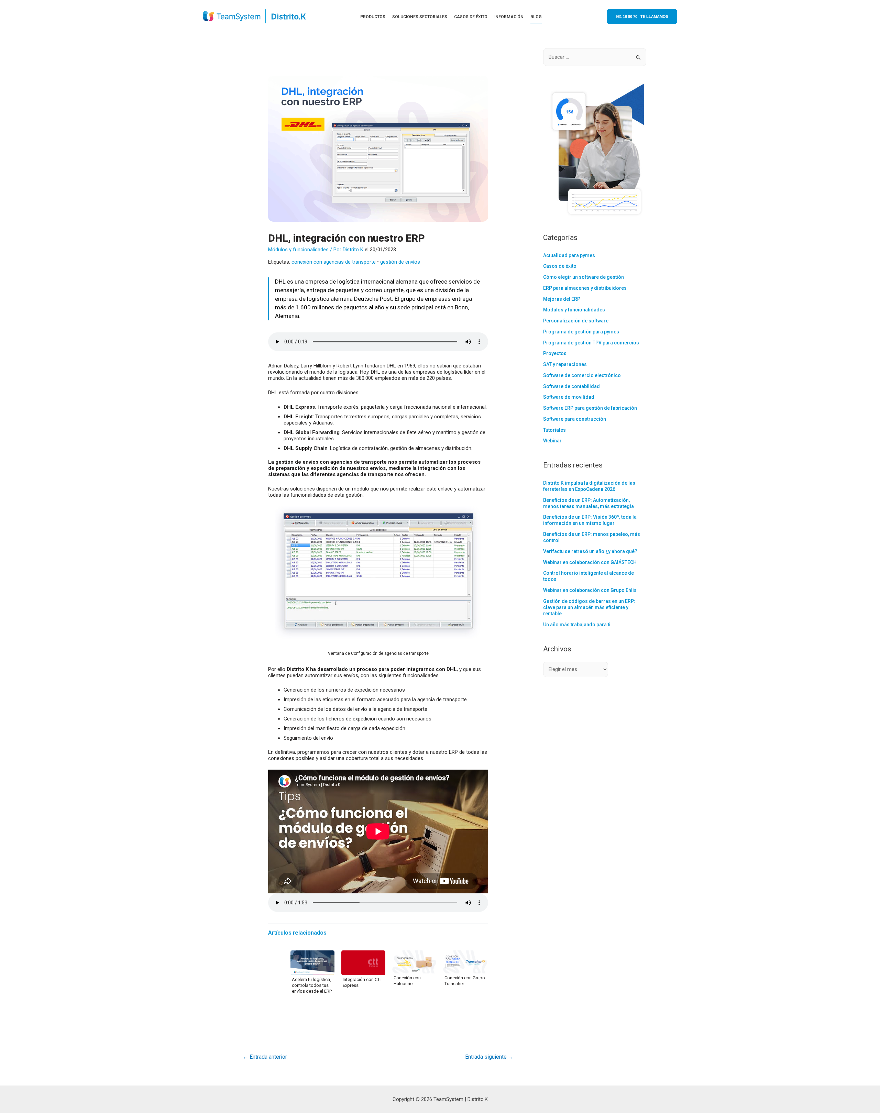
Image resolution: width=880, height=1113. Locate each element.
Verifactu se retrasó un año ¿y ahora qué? (590, 551)
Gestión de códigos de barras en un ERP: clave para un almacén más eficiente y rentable (589, 607)
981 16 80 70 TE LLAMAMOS (642, 16)
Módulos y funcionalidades (298, 249)
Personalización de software (575, 320)
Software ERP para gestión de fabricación (590, 408)
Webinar (552, 440)
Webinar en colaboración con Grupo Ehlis (590, 590)
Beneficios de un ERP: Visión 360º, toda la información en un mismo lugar (590, 520)
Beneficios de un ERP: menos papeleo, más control (591, 537)
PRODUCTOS (372, 16)
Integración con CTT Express (362, 982)
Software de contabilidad (571, 386)
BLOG (536, 16)
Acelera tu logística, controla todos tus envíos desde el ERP (312, 985)
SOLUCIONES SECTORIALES (419, 16)
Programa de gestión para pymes (581, 331)
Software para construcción (574, 419)
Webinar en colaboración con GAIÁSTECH (590, 562)
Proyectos (554, 353)
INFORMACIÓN (509, 16)
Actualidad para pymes (569, 255)
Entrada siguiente (489, 1057)
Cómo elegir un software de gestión (583, 277)
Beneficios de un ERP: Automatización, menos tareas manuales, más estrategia (588, 503)
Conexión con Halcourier (407, 980)
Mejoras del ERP (561, 299)
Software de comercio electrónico (582, 375)
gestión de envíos (400, 262)
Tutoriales (554, 430)
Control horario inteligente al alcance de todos (588, 576)
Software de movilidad (568, 397)
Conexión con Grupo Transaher (464, 980)
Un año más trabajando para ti (576, 624)
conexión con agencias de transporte (334, 262)
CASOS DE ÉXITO (470, 16)
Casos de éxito (559, 266)
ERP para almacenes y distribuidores (585, 288)
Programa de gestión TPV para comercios (591, 342)
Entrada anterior (265, 1057)
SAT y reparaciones (565, 364)
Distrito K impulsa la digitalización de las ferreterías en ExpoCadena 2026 (589, 486)
